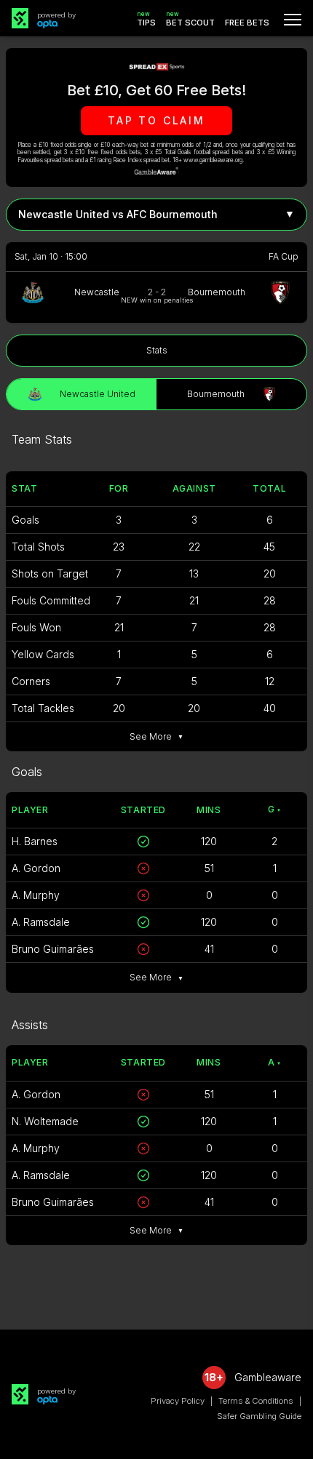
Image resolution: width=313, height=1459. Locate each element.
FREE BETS (247, 22)
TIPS (146, 19)
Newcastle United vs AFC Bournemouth (156, 213)
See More (156, 736)
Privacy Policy (178, 1401)
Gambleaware (267, 1377)
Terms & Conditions (255, 1401)
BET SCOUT (190, 19)
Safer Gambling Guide (259, 1416)
